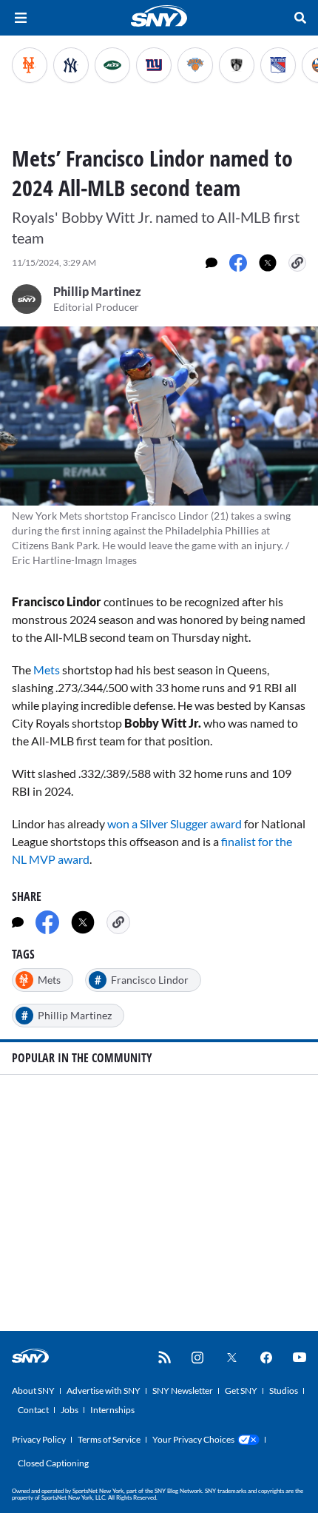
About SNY (33, 1390)
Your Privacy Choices (193, 1439)
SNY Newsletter (182, 1390)
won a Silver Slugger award (174, 823)
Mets (47, 669)
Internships (112, 1409)
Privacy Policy (39, 1439)
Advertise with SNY (104, 1390)
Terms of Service (109, 1439)
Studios (283, 1390)
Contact (33, 1409)
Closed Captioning (53, 1463)
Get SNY (241, 1390)
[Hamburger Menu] (21, 18)
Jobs (69, 1409)
